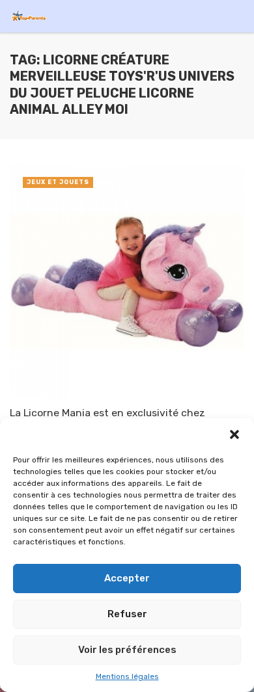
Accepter (127, 578)
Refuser (127, 614)
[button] (234, 434)
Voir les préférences (127, 650)
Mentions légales (127, 676)
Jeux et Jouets (58, 182)
